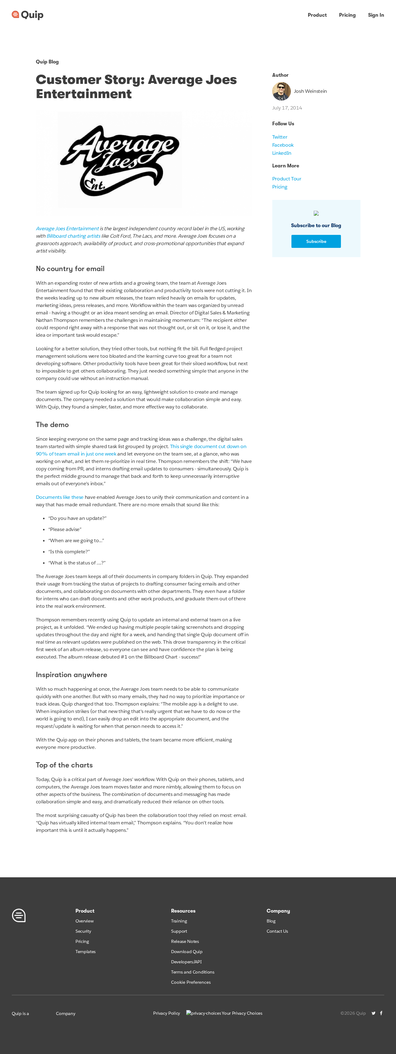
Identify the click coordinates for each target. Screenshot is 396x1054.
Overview (84, 921)
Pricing (347, 15)
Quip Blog (47, 62)
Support (179, 931)
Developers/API (186, 962)
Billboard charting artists (73, 236)
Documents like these (60, 497)
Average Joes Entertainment (67, 228)
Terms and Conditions (192, 972)
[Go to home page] (27, 15)
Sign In (376, 15)
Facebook (283, 145)
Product (317, 15)
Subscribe (316, 241)
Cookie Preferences (191, 982)
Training (179, 921)
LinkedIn (281, 153)
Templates (85, 951)
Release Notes (185, 941)
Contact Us (277, 931)
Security (83, 931)
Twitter (279, 137)
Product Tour (286, 178)
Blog (271, 921)
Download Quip (187, 951)
